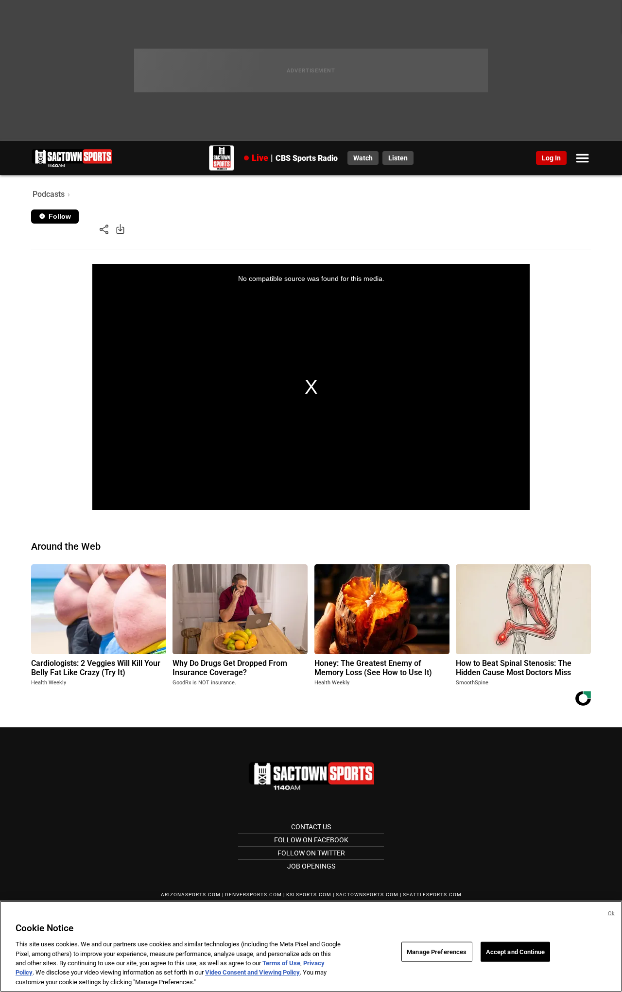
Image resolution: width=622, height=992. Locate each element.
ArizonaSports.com (191, 894)
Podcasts (49, 194)
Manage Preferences (436, 951)
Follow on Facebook (311, 840)
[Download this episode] (120, 229)
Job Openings (311, 866)
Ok (611, 913)
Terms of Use (281, 963)
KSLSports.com (308, 894)
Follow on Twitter (311, 853)
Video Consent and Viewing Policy (252, 972)
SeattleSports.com (432, 894)
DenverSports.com (253, 894)
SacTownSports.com (367, 894)
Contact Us (311, 827)
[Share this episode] (104, 229)
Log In (551, 158)
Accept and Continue (515, 951)
